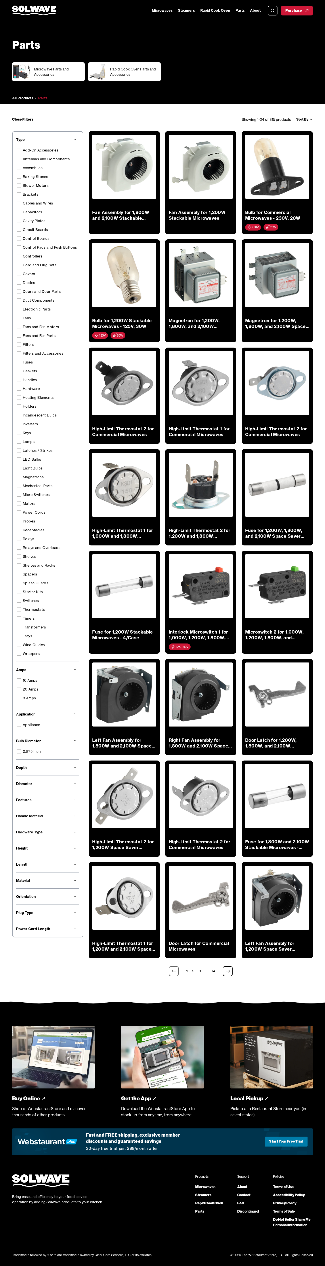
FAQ (240, 1203)
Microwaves (162, 10)
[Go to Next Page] (228, 971)
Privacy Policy (284, 1203)
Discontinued (248, 1211)
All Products (22, 98)
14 (213, 971)
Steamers (186, 10)
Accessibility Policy (289, 1195)
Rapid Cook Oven (215, 10)
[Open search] (272, 10)
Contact (243, 1195)
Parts (240, 10)
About (255, 10)
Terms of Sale (284, 1211)
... (206, 971)
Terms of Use (283, 1187)
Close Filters (22, 119)
